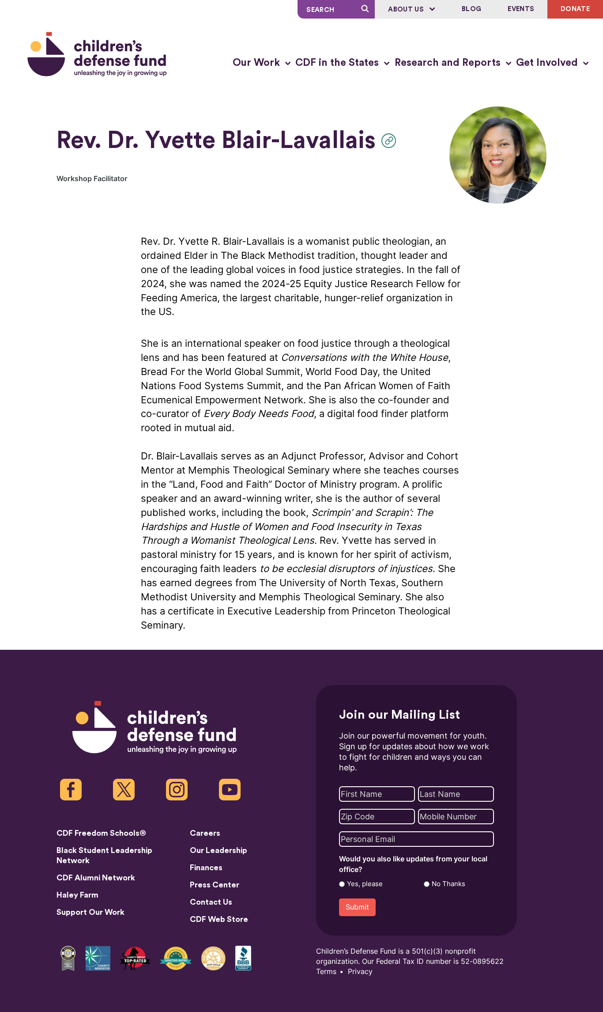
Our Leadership (218, 850)
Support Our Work (90, 912)
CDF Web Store (219, 919)
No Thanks (448, 884)
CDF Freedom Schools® (101, 833)
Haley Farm (77, 895)
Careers (205, 833)
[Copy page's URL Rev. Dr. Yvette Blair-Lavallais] (390, 140)
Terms (326, 972)
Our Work (258, 63)
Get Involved (548, 63)
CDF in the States (338, 63)
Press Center (214, 885)
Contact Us (211, 902)
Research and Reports (449, 63)
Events (521, 9)
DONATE (575, 9)
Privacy (360, 972)
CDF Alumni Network (96, 878)
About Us (407, 9)
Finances (206, 868)
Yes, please (365, 884)
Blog (471, 9)
